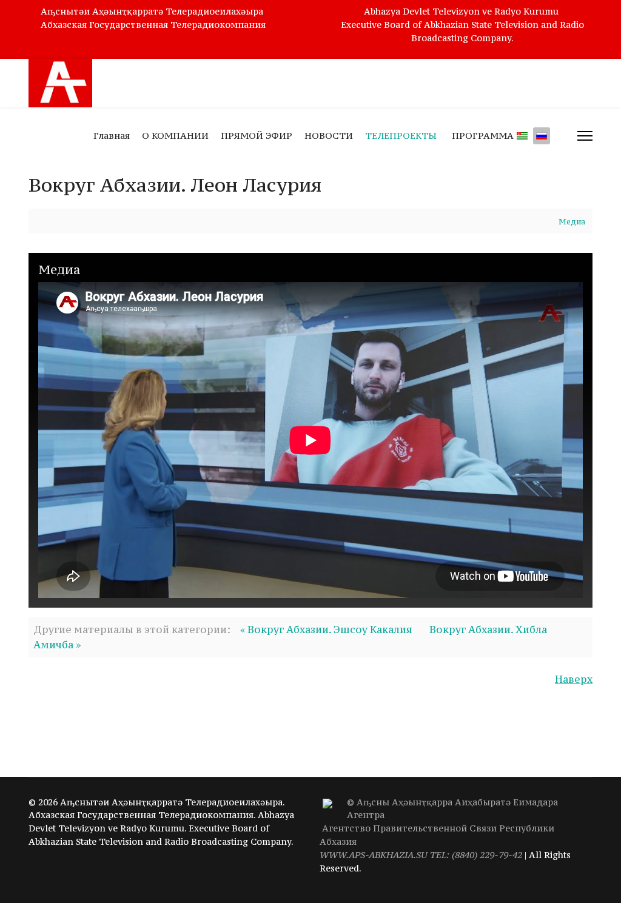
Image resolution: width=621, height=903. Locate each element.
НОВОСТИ (328, 135)
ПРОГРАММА (483, 135)
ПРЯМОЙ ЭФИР (256, 135)
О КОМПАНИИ (175, 135)
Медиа (572, 221)
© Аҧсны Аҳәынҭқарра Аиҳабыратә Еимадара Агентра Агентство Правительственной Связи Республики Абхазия (439, 828)
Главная (111, 135)
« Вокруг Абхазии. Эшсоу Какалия (326, 629)
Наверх (573, 679)
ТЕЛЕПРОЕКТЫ (401, 135)
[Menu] (584, 136)
